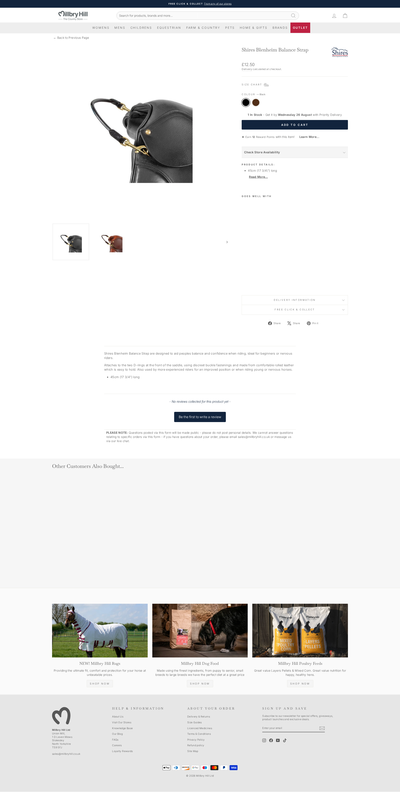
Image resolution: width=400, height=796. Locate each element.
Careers (117, 745)
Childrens (141, 27)
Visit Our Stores (121, 722)
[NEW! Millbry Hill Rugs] (100, 630)
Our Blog (117, 733)
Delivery (247, 69)
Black (246, 102)
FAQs (115, 739)
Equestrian (169, 27)
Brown (256, 102)
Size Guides (194, 722)
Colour (253, 94)
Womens (101, 27)
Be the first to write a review (200, 417)
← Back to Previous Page (71, 37)
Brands (280, 27)
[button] (200, 415)
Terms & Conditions (199, 733)
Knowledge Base (122, 728)
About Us (117, 716)
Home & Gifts (254, 27)
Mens (119, 27)
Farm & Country (203, 27)
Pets (230, 27)
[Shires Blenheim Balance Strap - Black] (244, 282)
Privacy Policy (196, 739)
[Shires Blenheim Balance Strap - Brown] (250, 282)
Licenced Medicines (199, 728)
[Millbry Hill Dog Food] (200, 630)
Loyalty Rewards (122, 751)
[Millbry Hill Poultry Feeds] (300, 630)
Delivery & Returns (198, 716)
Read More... (258, 177)
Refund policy (195, 745)
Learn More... (307, 137)
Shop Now (100, 683)
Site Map (192, 751)
